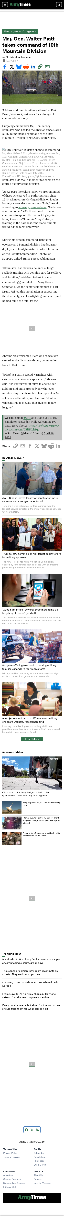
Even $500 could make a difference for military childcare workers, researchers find (29, 720)
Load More (32, 739)
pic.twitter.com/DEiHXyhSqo (22, 429)
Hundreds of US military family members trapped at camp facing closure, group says (31, 961)
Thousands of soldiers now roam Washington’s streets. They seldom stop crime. (30, 972)
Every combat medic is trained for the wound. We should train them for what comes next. (31, 1006)
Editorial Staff (9, 1186)
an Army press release (32, 207)
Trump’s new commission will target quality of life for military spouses (31, 555)
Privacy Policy (10, 1152)
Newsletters (39, 1156)
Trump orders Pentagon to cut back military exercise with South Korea (42, 834)
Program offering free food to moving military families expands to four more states (29, 667)
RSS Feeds (39, 1160)
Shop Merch (40, 1164)
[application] (32, 773)
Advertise (8, 1175)
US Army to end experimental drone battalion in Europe (30, 984)
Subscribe (39, 1152)
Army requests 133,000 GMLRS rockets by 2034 (41, 804)
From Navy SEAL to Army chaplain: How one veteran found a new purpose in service (29, 995)
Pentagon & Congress (20, 31)
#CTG (27, 417)
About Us (38, 1175)
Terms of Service (11, 1156)
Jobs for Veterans (42, 1182)
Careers (38, 1179)
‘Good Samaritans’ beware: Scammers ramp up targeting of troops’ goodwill (30, 611)
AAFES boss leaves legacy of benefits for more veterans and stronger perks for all (30, 499)
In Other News (12, 458)
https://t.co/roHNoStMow (44, 425)
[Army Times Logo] (20, 5)
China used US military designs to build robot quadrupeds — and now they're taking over (25, 794)
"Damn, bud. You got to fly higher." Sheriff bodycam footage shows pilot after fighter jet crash (41, 820)
